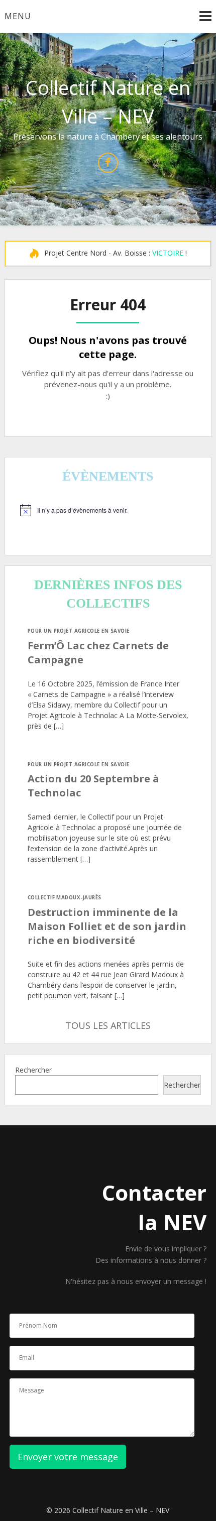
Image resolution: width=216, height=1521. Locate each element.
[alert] (108, 510)
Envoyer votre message (68, 1457)
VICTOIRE (167, 253)
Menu (18, 16)
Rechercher (33, 1070)
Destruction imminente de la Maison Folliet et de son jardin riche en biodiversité (107, 926)
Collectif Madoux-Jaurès (64, 897)
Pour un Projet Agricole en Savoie (79, 631)
